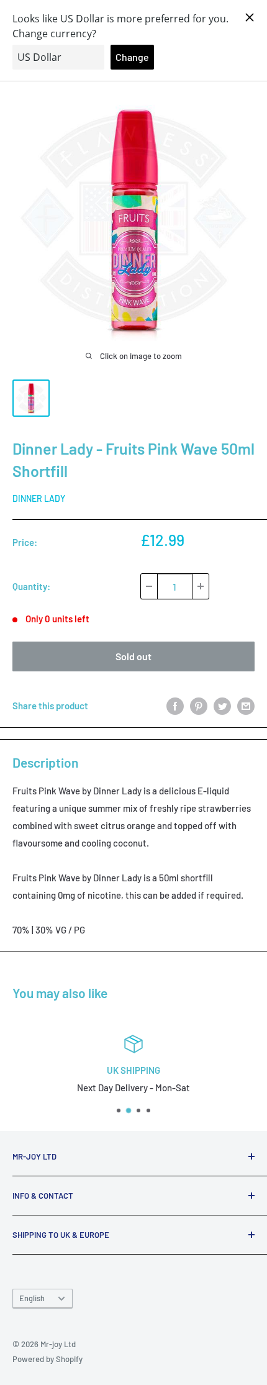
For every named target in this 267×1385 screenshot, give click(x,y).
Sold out (133, 656)
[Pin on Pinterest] (198, 705)
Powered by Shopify (47, 1359)
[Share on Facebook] (175, 705)
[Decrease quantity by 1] (149, 586)
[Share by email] (246, 705)
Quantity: (31, 586)
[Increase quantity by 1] (200, 586)
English (32, 1298)
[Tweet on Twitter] (222, 705)
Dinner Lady (38, 498)
